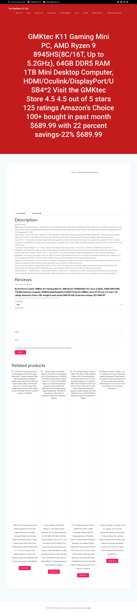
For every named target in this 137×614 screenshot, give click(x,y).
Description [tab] (21, 213)
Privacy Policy (97, 13)
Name (17, 332)
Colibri (88, 608)
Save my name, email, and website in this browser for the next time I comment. (44, 348)
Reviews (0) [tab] (36, 213)
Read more (24, 568)
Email (17, 340)
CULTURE (85, 13)
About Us (19, 13)
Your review (19, 308)
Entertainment (65, 13)
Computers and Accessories (88, 172)
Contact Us (38, 13)
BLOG (76, 13)
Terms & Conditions (114, 13)
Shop (28, 13)
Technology (51, 13)
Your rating (19, 301)
